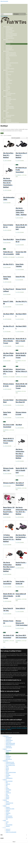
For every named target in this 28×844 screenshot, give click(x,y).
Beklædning (6, 51)
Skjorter (8, 59)
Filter (2, 133)
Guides (7, 112)
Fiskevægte (8, 103)
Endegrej (5, 70)
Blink (7, 73)
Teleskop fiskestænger (11, 35)
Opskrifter (8, 116)
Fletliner (8, 91)
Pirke (7, 84)
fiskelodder (19, 727)
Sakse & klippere (10, 106)
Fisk (7, 113)
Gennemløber (9, 80)
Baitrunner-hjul (10, 49)
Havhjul (8, 45)
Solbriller (8, 64)
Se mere (9, 160)
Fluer (7, 77)
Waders (7, 67)
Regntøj (8, 58)
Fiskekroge (8, 74)
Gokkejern (8, 97)
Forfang (8, 78)
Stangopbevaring (10, 108)
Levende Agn (9, 83)
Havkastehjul (9, 46)
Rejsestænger (9, 36)
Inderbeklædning (10, 68)
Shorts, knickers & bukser (12, 62)
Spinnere (8, 87)
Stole (7, 109)
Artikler (5, 110)
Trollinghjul (9, 48)
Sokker (7, 61)
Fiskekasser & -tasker (11, 99)
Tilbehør (5, 96)
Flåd (7, 75)
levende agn (3, 729)
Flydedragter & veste (11, 52)
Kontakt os (8, 121)
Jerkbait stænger (10, 30)
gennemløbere (24, 727)
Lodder (7, 105)
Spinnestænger (9, 27)
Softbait (8, 86)
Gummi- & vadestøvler (11, 54)
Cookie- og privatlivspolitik (12, 122)
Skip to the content (4, 1)
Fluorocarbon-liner (10, 93)
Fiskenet (8, 102)
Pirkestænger (9, 32)
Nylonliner (8, 94)
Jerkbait (8, 81)
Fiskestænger (6, 26)
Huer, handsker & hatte (11, 55)
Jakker (7, 57)
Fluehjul (8, 42)
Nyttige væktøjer (10, 115)
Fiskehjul (5, 39)
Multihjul (8, 43)
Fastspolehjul (9, 41)
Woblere (8, 89)
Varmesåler (8, 65)
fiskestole (9, 729)
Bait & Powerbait (10, 71)
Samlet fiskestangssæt (11, 33)
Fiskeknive (8, 100)
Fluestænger (9, 29)
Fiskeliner (5, 90)
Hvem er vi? (8, 119)
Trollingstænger (10, 38)
